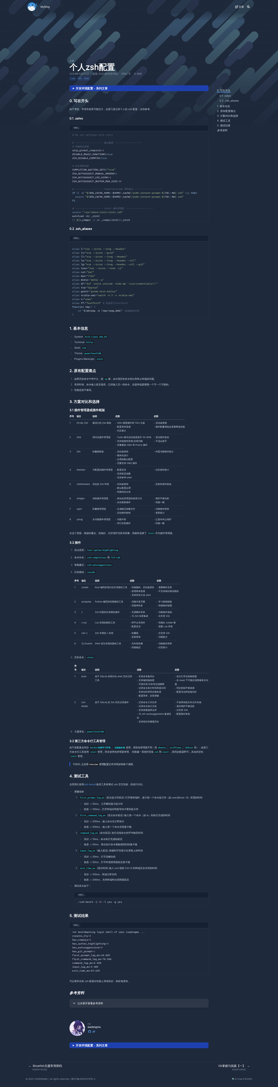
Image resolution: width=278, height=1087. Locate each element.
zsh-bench (90, 784)
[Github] (90, 1031)
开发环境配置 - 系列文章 (92, 88)
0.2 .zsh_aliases (229, 100)
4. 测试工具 (223, 120)
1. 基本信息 (223, 106)
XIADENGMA (41, 1078)
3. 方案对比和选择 (227, 116)
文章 (72, 60)
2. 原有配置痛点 (226, 111)
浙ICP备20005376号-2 (83, 1078)
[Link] (94, 1031)
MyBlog (45, 7)
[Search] (248, 6)
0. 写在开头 (223, 90)
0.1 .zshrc (225, 96)
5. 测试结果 (223, 125)
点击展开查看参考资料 (90, 1003)
